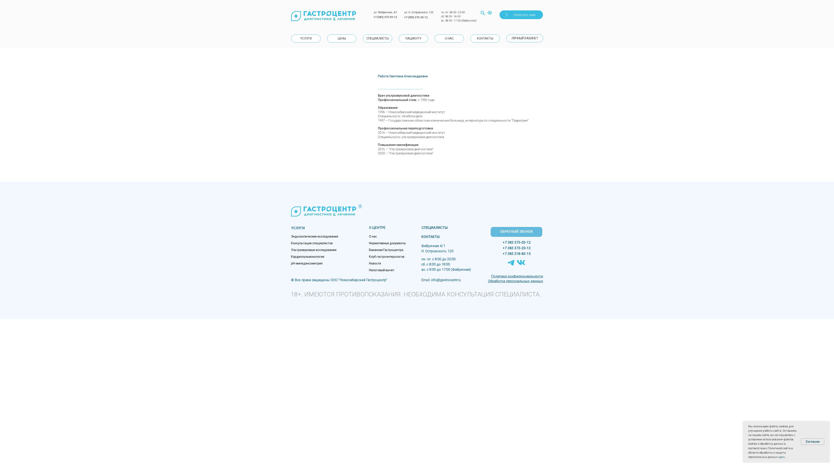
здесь (781, 457)
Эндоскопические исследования (314, 236)
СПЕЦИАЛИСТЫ (435, 228)
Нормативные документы (387, 243)
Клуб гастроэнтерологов (386, 256)
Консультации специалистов (312, 243)
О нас (373, 236)
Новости (375, 263)
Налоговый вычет (381, 270)
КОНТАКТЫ (430, 237)
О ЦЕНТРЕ (377, 228)
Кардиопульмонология (307, 256)
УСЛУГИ (298, 228)
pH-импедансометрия (307, 263)
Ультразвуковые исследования (313, 250)
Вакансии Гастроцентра (386, 250)
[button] (521, 14)
